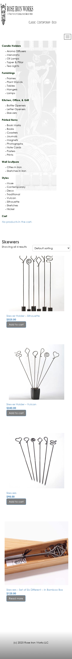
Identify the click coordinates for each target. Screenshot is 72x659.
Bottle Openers (16, 105)
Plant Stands (15, 82)
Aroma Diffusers (16, 51)
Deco (10, 190)
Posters (11, 151)
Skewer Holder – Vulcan (21, 404)
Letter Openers (16, 109)
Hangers (12, 89)
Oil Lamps (13, 58)
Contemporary (16, 187)
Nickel (10, 209)
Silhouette (13, 201)
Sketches (12, 205)
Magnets (12, 140)
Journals (12, 136)
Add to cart (16, 324)
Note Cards (14, 147)
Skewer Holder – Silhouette (23, 315)
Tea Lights (13, 66)
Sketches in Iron (16, 171)
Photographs (15, 143)
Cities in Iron (14, 167)
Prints (10, 154)
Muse (10, 183)
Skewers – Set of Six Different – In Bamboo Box (34, 589)
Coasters (12, 132)
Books (10, 129)
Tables (11, 85)
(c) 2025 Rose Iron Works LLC (30, 642)
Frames (11, 78)
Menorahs (13, 55)
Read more (16, 598)
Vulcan (11, 198)
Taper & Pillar (15, 62)
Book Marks (14, 125)
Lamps (11, 93)
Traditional (13, 194)
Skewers (12, 113)
